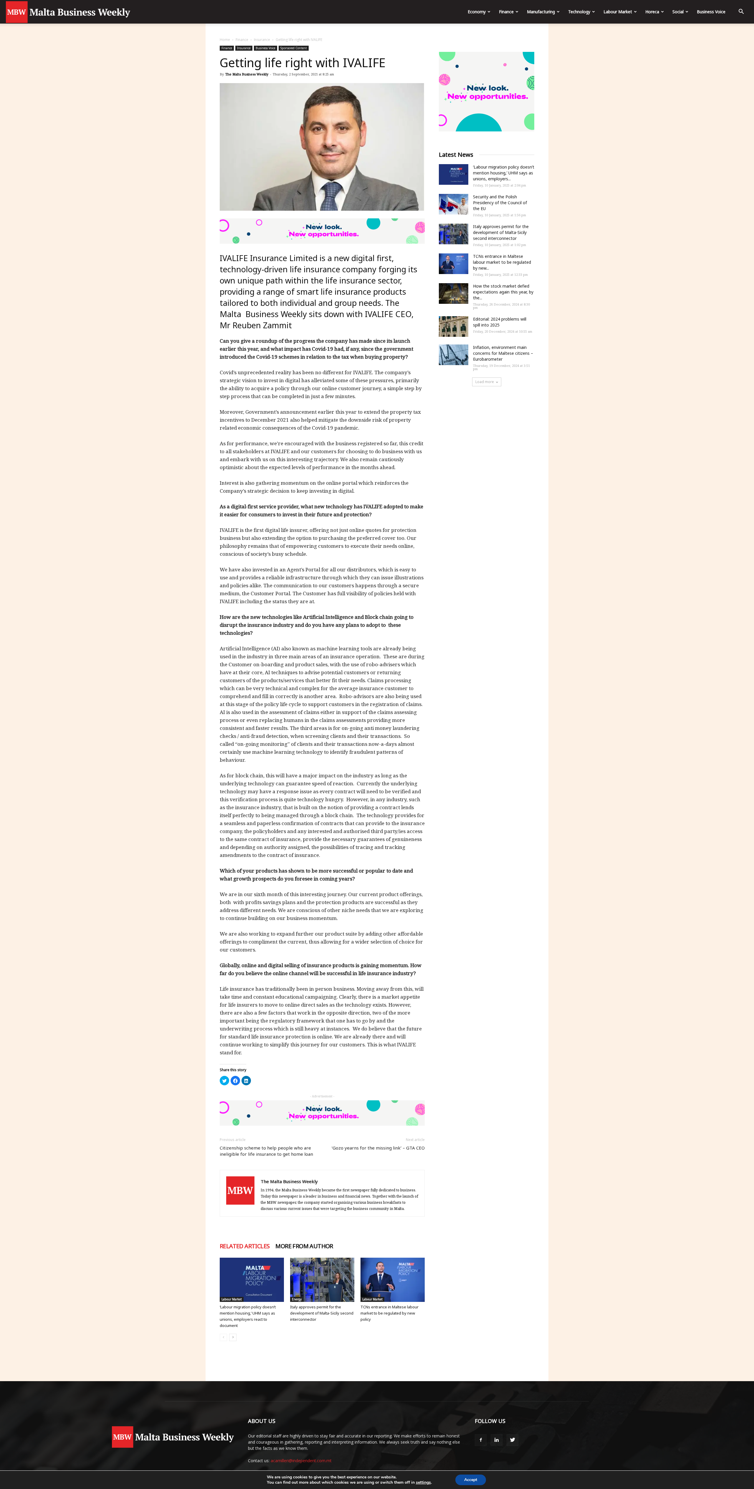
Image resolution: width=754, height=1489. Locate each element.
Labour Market (617, 11)
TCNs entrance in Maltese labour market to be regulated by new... (502, 262)
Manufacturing (541, 11)
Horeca (652, 11)
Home (225, 39)
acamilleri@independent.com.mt (301, 1460)
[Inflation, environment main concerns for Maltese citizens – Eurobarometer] (453, 354)
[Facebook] (481, 1440)
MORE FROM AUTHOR (304, 1246)
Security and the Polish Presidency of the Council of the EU (500, 202)
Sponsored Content (293, 48)
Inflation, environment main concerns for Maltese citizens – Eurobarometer (503, 353)
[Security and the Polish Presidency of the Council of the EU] (453, 204)
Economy (477, 11)
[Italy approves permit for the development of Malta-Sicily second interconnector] (322, 1280)
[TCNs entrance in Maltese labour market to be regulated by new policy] (393, 1280)
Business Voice (711, 11)
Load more (484, 381)
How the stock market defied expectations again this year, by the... (503, 292)
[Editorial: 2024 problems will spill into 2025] (453, 326)
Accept (470, 1480)
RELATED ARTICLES (244, 1246)
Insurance (262, 39)
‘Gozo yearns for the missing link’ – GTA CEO (378, 1148)
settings (423, 1482)
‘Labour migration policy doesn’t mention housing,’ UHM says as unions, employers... (503, 173)
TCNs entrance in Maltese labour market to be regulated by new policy (390, 1313)
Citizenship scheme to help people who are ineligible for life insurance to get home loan (266, 1151)
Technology (579, 11)
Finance (506, 11)
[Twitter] (512, 1440)
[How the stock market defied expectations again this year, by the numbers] (453, 293)
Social (678, 11)
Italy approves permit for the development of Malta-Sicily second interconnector (321, 1313)
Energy (297, 1299)
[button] (741, 12)
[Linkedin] (496, 1440)
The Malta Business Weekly (246, 74)
